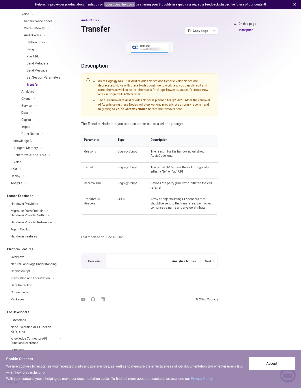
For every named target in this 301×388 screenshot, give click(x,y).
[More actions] (214, 31)
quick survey (187, 4)
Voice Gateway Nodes (131, 109)
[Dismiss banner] (294, 4)
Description (245, 30)
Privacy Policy (202, 379)
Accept (271, 363)
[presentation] (33, 185)
